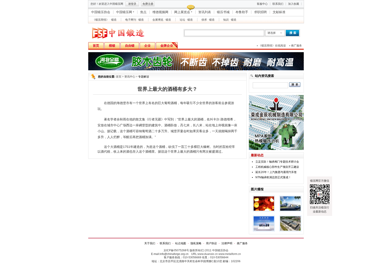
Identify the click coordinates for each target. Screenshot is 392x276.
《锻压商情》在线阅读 (272, 45)
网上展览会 (182, 12)
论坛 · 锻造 (186, 19)
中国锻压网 (124, 12)
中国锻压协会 (100, 12)
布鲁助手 (241, 12)
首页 (118, 76)
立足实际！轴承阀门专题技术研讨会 (277, 161)
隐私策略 (196, 243)
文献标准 (279, 12)
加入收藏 (293, 3)
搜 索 (292, 32)
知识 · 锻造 (229, 19)
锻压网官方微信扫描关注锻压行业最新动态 (319, 196)
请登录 (132, 3)
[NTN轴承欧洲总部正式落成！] (290, 230)
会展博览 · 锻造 (161, 19)
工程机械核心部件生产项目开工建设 (277, 167)
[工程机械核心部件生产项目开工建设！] (290, 210)
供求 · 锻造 (208, 19)
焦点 (143, 12)
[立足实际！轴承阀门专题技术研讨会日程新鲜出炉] (264, 210)
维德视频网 (160, 12)
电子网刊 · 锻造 (134, 19)
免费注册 (147, 3)
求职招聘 (260, 12)
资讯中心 (129, 76)
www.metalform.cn (229, 254)
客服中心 (262, 3)
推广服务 (296, 45)
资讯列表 (204, 12)
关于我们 (149, 243)
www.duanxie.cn (208, 254)
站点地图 (180, 243)
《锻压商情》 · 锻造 (105, 19)
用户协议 (211, 243)
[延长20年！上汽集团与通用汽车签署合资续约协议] (264, 230)
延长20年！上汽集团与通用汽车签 (276, 172)
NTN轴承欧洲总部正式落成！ (273, 177)
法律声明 (226, 243)
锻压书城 (223, 12)
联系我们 (277, 3)
